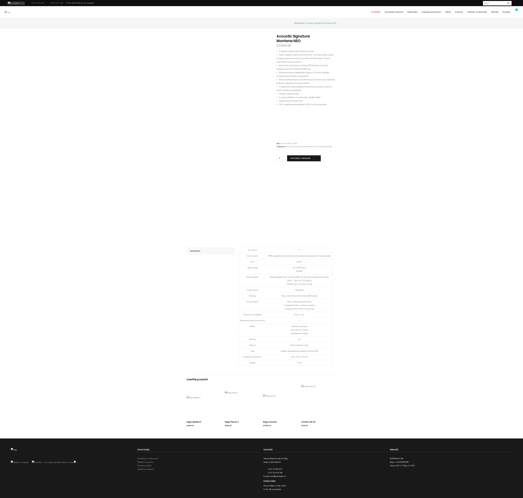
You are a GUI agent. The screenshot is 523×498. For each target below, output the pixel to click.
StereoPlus (299, 23)
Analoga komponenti (294, 146)
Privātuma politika (144, 465)
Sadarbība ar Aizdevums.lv (148, 458)
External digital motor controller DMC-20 (286, 277)
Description (195, 251)
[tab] (211, 251)
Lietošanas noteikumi (145, 469)
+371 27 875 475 (37, 3)
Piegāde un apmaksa (145, 462)
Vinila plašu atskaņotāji (322, 146)
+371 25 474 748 (56, 3)
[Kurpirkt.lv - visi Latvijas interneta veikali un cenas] (52, 462)
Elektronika (308, 146)
